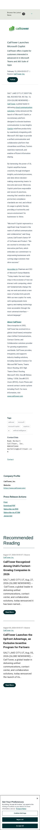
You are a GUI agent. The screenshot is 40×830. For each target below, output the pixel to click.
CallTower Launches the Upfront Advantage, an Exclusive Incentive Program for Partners (17, 641)
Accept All (20, 826)
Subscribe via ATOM (12, 512)
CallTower (11, 104)
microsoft (21, 422)
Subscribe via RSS (11, 509)
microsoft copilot (13, 426)
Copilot (10, 129)
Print (6, 502)
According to (12, 269)
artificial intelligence (19, 430)
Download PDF (9, 506)
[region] (20, 812)
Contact (10, 459)
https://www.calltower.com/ (15, 488)
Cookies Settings (20, 813)
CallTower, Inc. (19, 74)
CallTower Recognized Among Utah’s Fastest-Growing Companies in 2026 (17, 568)
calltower (11, 422)
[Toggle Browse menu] (31, 14)
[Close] (37, 798)
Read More (10, 612)
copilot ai (26, 426)
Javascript (8, 516)
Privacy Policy (21, 809)
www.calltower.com (15, 396)
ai (8, 430)
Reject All (20, 819)
